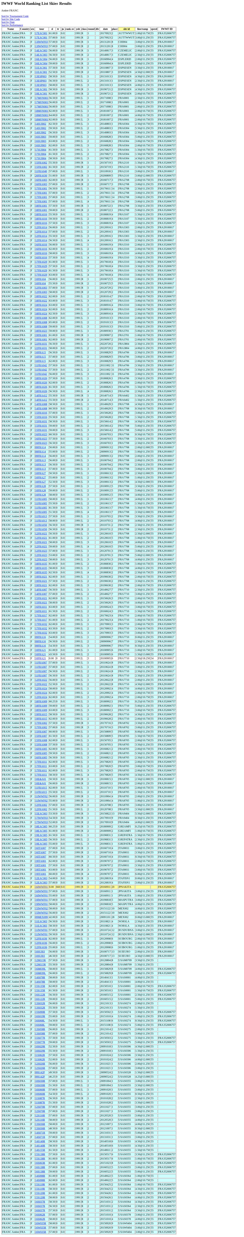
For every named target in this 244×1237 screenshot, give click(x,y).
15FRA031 (41, 421)
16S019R (40, 1016)
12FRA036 (41, 938)
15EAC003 (41, 813)
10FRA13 (40, 460)
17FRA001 (41, 188)
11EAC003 (41, 921)
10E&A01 (40, 779)
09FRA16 (40, 637)
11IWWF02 (41, 796)
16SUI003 (40, 136)
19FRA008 (41, 318)
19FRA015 (41, 714)
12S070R (40, 1106)
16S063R (40, 1163)
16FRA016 (41, 244)
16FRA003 (41, 179)
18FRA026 (41, 378)
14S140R (40, 1141)
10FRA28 (40, 486)
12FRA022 (41, 679)
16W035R (40, 1223)
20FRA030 (41, 175)
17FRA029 (41, 261)
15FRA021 (41, 598)
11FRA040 (41, 171)
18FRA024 (41, 305)
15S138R (40, 1154)
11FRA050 (41, 525)
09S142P (40, 1072)
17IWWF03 (41, 817)
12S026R (40, 1063)
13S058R (40, 1029)
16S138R (40, 1167)
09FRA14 (40, 447)
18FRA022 (41, 296)
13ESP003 (40, 76)
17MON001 (41, 98)
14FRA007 (41, 589)
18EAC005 (41, 826)
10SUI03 (40, 951)
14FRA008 (41, 404)
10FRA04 (40, 279)
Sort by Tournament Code (15, 16)
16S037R (40, 1201)
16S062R (40, 1214)
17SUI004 (40, 149)
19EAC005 (41, 835)
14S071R (40, 1132)
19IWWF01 (41, 899)
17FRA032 (41, 624)
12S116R (40, 1115)
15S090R (40, 1012)
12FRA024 (41, 688)
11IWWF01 (41, 930)
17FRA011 (41, 761)
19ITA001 (40, 861)
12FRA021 (41, 533)
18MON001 (41, 110)
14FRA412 (41, 395)
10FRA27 (40, 473)
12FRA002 (41, 805)
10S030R (40, 1081)
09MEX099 (41, 917)
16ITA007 (40, 848)
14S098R (40, 1175)
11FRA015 (41, 787)
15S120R (40, 1193)
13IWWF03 (41, 41)
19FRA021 (41, 576)
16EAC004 (41, 59)
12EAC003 (41, 878)
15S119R (40, 1184)
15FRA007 (41, 731)
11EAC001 (41, 67)
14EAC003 (41, 50)
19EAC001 (41, 89)
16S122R (40, 994)
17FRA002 (41, 723)
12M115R (40, 960)
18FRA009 (41, 701)
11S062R (40, 1055)
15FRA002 (41, 162)
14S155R (40, 1150)
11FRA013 (41, 516)
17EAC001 (41, 33)
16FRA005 (41, 748)
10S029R (40, 1046)
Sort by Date (8, 22)
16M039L (40, 968)
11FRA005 (41, 499)
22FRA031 (41, 343)
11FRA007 (41, 662)
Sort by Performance (12, 25)
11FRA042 (41, 365)
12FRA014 (41, 227)
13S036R (40, 1124)
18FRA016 (41, 214)
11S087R (40, 1098)
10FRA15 (40, 352)
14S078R (40, 977)
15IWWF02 (41, 908)
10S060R (40, 1089)
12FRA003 (41, 287)
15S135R (40, 986)
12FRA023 (41, 550)
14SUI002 (40, 123)
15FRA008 (41, 740)
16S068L (40, 1020)
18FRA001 (41, 205)
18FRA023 (41, 330)
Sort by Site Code (10, 19)
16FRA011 (41, 606)
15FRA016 (41, 412)
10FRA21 (40, 650)
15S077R (40, 1037)
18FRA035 (41, 563)
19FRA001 (41, 335)
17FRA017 (41, 615)
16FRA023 (41, 434)
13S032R (40, 1003)
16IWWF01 (41, 886)
